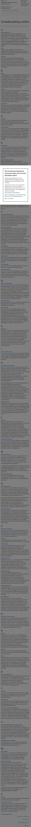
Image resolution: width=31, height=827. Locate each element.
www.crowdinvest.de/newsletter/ (12, 192)
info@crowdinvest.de (18, 196)
